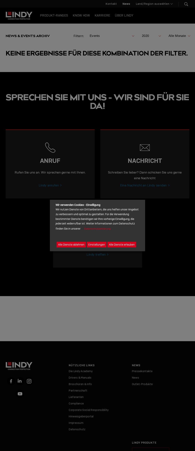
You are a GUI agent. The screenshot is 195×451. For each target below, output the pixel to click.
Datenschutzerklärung (97, 228)
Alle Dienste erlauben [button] (122, 244)
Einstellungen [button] (96, 244)
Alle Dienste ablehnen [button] (71, 244)
